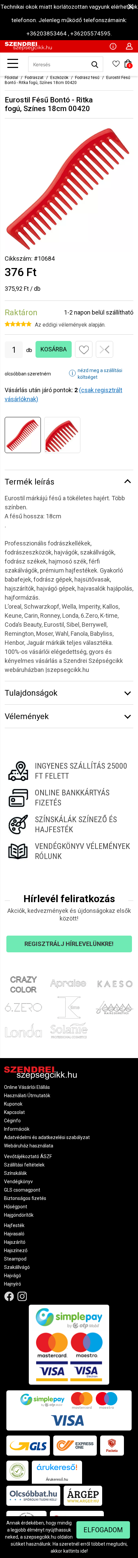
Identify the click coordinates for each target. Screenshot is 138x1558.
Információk (16, 1129)
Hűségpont (15, 1206)
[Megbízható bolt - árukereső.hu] (17, 1471)
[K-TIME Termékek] (69, 1007)
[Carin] (114, 1007)
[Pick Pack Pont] (112, 1446)
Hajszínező (15, 1250)
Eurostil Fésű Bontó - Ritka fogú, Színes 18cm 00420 (67, 80)
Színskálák (15, 1173)
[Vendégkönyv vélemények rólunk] (69, 851)
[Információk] (113, 46)
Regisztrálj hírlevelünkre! (69, 943)
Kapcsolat (14, 1112)
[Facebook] (9, 1296)
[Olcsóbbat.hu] (33, 1496)
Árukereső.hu (57, 1479)
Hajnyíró (12, 1284)
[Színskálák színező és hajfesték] (69, 824)
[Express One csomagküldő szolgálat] (75, 1446)
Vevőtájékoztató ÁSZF (28, 1156)
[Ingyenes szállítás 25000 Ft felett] (69, 771)
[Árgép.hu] (83, 1496)
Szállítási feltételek (24, 1164)
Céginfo (12, 1120)
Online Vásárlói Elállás (27, 1087)
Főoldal (11, 77)
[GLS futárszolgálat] (28, 1446)
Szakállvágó (17, 1267)
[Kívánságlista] (116, 66)
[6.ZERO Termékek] (23, 1007)
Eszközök (59, 77)
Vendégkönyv (18, 1181)
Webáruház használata (28, 1145)
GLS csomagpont (22, 1190)
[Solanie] (69, 1030)
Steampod (15, 1259)
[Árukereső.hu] (57, 1469)
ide (83, 1551)
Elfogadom (103, 1530)
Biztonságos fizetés (25, 1198)
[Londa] (23, 1030)
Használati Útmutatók (27, 1095)
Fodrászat (34, 77)
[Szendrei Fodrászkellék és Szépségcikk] (28, 49)
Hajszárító (14, 1242)
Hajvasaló (14, 1233)
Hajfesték (14, 1225)
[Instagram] (22, 1296)
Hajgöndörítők (18, 1215)
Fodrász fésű (87, 77)
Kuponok (13, 1104)
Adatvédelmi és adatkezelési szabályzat (47, 1137)
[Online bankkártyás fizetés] (69, 797)
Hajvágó (12, 1275)
